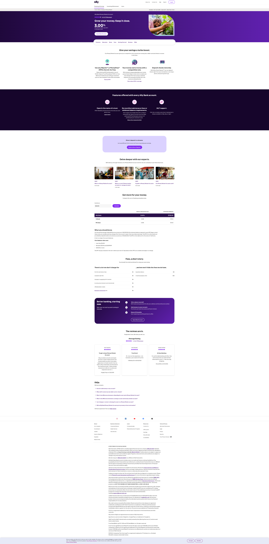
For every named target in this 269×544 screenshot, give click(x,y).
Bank (99, 9)
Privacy (161, 431)
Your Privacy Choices (164, 436)
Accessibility (146, 437)
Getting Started (122, 42)
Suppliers (96, 436)
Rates (110, 42)
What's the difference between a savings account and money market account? (117, 398)
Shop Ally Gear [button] (146, 434)
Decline (199, 540)
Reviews (130, 42)
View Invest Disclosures (148, 480)
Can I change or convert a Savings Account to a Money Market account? (115, 402)
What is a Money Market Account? (103, 183)
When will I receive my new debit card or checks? (109, 391)
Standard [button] (97, 279)
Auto (123, 6)
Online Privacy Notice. (71, 542)
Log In (171, 2)
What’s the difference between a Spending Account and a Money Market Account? (118, 395)
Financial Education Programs (133, 428)
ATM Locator (146, 429)
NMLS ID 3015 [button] (150, 448)
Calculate (116, 205)
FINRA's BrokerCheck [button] (137, 479)
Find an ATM (107, 79)
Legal (161, 428)
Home (96, 9)
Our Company (97, 426)
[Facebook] (143, 419)
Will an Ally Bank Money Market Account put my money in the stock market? (116, 405)
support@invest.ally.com (119, 493)
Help (160, 2)
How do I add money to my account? (106, 388)
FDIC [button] (139, 77)
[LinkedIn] (125, 419)
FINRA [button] (154, 477)
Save (96, 181)
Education (104, 42)
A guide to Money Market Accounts (144, 183)
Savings (103, 9)
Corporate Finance (115, 426)
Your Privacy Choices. (92, 540)
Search (164, 2)
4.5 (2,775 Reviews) (107, 17)
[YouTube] (134, 419)
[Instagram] (117, 419)
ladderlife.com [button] (145, 497)
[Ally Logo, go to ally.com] (96, 2)
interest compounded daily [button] (133, 72)
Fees (115, 42)
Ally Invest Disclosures (165, 426)
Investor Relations (98, 434)
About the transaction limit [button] (134, 120)
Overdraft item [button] (98, 275)
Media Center (97, 439)
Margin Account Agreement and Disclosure (123, 475)
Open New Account (101, 33)
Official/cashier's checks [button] (100, 286)
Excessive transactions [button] (100, 290)
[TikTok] (152, 419)
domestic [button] (142, 275)
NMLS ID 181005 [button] (135, 452)
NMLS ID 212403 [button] (122, 457)
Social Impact (97, 428)
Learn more (107, 114)
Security (162, 434)
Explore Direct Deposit (134, 147)
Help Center (113, 408)
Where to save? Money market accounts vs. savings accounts (123, 184)
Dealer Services (114, 428)
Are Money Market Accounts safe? (165, 183)
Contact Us (154, 2)
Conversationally (130, 426)
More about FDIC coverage (134, 81)
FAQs (135, 42)
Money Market (109, 9)
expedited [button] (102, 279)
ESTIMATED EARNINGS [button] (168, 211)
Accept (191, 540)
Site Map (145, 432)
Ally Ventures (113, 431)
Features (98, 42)
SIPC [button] (158, 477)
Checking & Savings (99, 6)
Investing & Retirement (113, 6)
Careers (96, 431)
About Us (148, 2)
